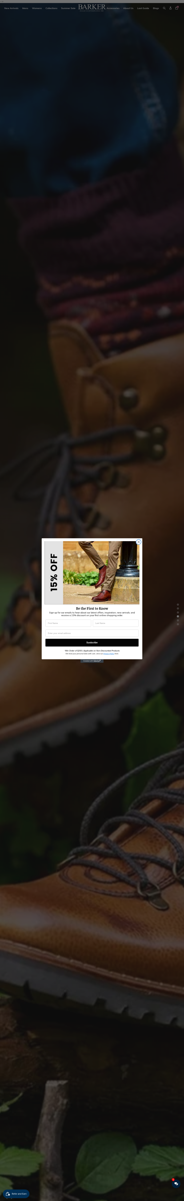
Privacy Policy (108, 654)
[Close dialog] (138, 541)
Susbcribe (92, 642)
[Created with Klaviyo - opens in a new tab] (91, 661)
